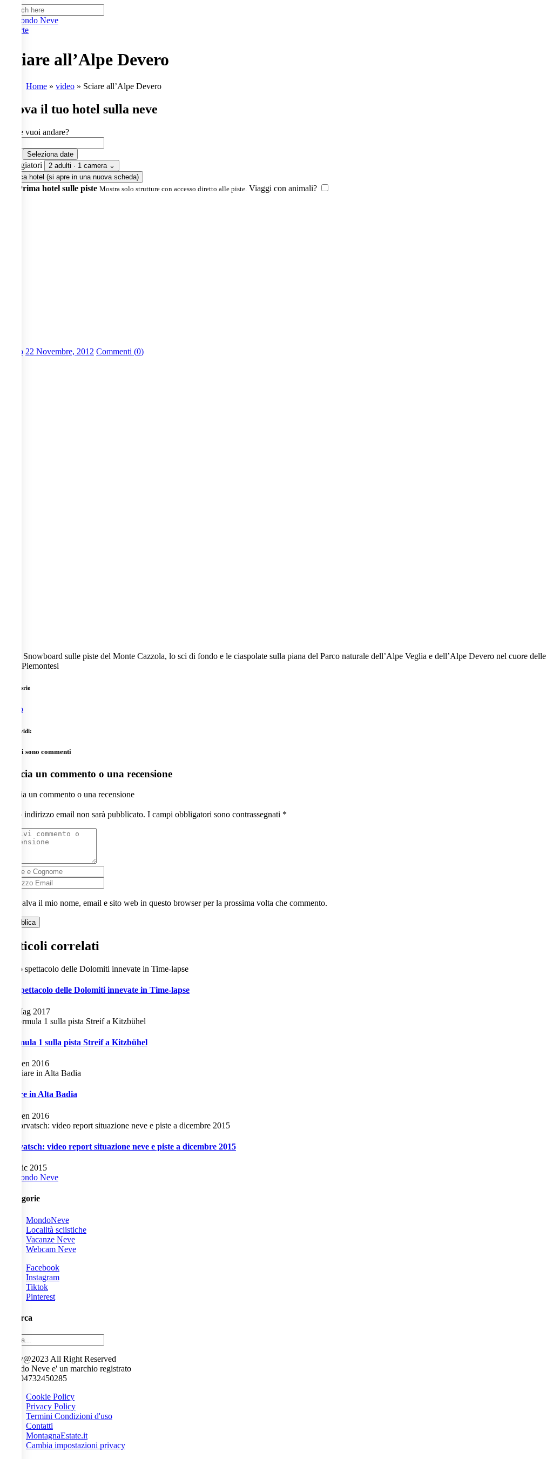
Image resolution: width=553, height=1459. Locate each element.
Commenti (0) (120, 351)
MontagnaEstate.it (56, 1435)
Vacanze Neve (50, 1239)
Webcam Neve (51, 1249)
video (65, 86)
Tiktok (37, 1287)
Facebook (42, 1267)
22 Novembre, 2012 (59, 351)
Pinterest (40, 1296)
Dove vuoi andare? (36, 132)
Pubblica (22, 922)
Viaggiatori (23, 165)
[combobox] (54, 143)
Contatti (39, 1425)
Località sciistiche (56, 1229)
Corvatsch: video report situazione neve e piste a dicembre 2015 (120, 1146)
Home (36, 86)
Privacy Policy (51, 1406)
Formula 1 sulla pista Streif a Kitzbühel (75, 1042)
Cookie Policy (50, 1396)
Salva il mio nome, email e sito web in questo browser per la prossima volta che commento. (172, 902)
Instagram (42, 1277)
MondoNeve (47, 1220)
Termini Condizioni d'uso (69, 1416)
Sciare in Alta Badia (40, 1094)
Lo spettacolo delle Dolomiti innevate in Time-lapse (97, 989)
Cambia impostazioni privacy (75, 1445)
